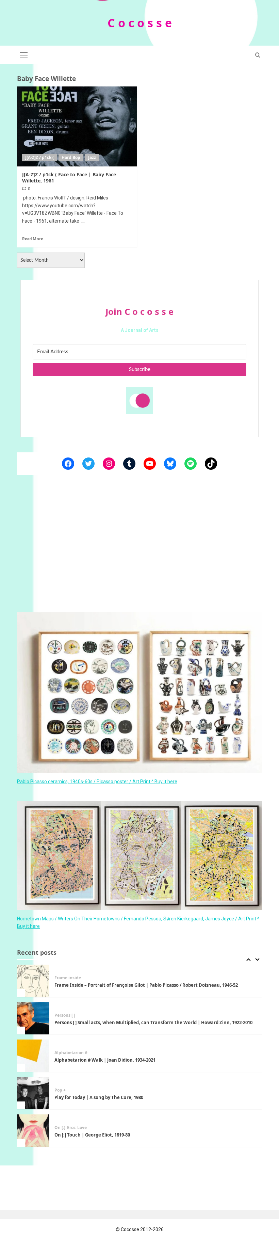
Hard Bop (71, 157)
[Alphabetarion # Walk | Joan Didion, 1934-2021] (33, 1056)
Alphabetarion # (70, 1053)
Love (82, 1127)
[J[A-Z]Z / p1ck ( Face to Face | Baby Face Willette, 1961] (77, 126)
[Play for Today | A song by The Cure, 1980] (33, 1093)
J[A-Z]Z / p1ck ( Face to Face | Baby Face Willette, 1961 (69, 177)
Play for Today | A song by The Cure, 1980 (98, 1097)
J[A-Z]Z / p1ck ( (39, 157)
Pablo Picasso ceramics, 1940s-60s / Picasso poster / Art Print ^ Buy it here (97, 781)
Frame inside (67, 978)
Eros (71, 1127)
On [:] (59, 1127)
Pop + (60, 1090)
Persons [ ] (64, 1015)
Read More (32, 239)
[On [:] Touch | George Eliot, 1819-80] (33, 1130)
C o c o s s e (140, 23)
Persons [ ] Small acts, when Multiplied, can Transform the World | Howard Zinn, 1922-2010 (153, 1022)
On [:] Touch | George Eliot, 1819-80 (92, 1135)
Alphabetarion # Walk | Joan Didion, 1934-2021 (104, 1060)
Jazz (92, 157)
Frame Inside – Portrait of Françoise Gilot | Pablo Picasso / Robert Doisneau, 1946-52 (146, 985)
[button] (24, 54)
